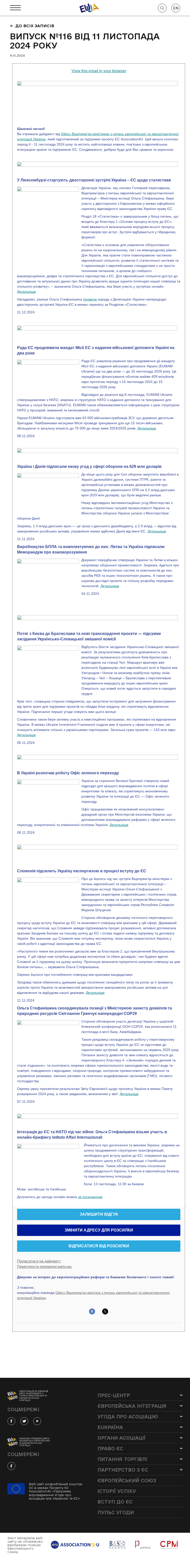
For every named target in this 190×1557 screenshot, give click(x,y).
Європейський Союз (126, 1480)
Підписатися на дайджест (39, 1261)
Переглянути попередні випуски (44, 1266)
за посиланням (90, 1197)
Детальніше (26, 292)
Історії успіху (116, 1491)
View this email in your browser (98, 71)
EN (176, 8)
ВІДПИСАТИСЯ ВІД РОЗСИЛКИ (99, 1246)
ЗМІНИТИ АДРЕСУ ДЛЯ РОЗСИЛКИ (99, 1230)
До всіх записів (34, 26)
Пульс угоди (115, 1512)
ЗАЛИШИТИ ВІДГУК (99, 1214)
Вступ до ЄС (115, 1502)
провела (90, 299)
